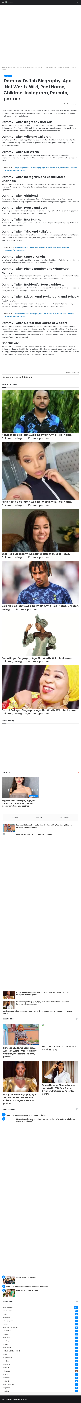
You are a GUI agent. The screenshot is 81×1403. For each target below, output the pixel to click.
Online (6, 1361)
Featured (7, 1378)
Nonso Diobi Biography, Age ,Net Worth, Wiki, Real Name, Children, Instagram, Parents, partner (37, 436)
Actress (7, 1341)
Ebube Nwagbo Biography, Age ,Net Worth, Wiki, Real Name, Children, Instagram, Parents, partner (58, 1089)
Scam (6, 1354)
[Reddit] (23, 377)
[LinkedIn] (19, 377)
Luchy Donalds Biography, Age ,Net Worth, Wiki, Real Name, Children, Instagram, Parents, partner (19, 1099)
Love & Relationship (11, 1327)
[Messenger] (24, 377)
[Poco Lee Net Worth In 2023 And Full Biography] (9, 911)
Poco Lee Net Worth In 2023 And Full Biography (34, 834)
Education (7, 1347)
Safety (6, 1391)
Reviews (7, 1317)
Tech (6, 1374)
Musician (7, 1337)
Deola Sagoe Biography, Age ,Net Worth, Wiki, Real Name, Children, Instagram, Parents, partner (37, 659)
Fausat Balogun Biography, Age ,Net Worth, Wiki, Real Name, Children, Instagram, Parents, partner (39, 712)
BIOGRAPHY (12, 67)
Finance (7, 1364)
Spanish (7, 1388)
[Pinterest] (21, 377)
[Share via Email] (31, 377)
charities (7, 1381)
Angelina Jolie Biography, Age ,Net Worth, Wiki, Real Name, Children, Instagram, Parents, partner (18, 803)
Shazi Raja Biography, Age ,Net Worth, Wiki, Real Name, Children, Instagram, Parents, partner (36, 555)
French (6, 1368)
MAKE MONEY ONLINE (12, 1351)
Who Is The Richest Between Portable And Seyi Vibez (26, 1115)
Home (5, 67)
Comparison (8, 1311)
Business (7, 1371)
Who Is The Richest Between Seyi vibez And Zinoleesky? (27, 1287)
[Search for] (78, 3)
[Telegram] (30, 377)
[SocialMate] (9, 2)
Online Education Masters (26, 1277)
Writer (6, 1344)
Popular (39, 817)
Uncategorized (9, 1321)
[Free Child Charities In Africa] (9, 1293)
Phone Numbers (9, 1384)
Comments (64, 817)
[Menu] (3, 3)
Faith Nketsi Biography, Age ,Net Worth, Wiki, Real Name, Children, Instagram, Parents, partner (37, 503)
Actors (6, 1334)
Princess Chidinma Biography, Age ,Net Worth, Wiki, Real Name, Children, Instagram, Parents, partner (20, 1052)
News (6, 1324)
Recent (15, 817)
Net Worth (7, 1331)
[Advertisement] (40, 20)
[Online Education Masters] (9, 1280)
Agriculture (8, 1357)
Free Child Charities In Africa (27, 1290)
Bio (5, 1314)
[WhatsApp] (28, 377)
